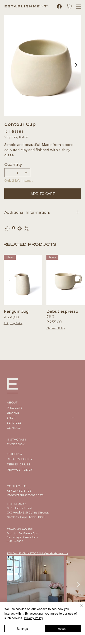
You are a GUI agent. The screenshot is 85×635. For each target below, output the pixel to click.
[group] (44, 294)
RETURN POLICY (19, 459)
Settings (22, 628)
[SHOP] (73, 417)
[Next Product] (79, 280)
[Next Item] (76, 65)
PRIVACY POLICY (20, 469)
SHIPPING (14, 453)
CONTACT (14, 427)
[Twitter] (27, 228)
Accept (62, 628)
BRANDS (13, 412)
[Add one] (26, 172)
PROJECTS (14, 407)
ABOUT (12, 402)
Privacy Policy (33, 618)
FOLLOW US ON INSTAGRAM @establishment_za (37, 553)
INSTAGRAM (16, 439)
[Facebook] (13, 227)
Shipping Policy (13, 323)
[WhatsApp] (7, 228)
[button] (69, 6)
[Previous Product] (9, 280)
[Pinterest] (20, 228)
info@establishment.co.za (25, 495)
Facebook (16, 444)
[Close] (79, 608)
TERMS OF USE (18, 464)
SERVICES (14, 422)
